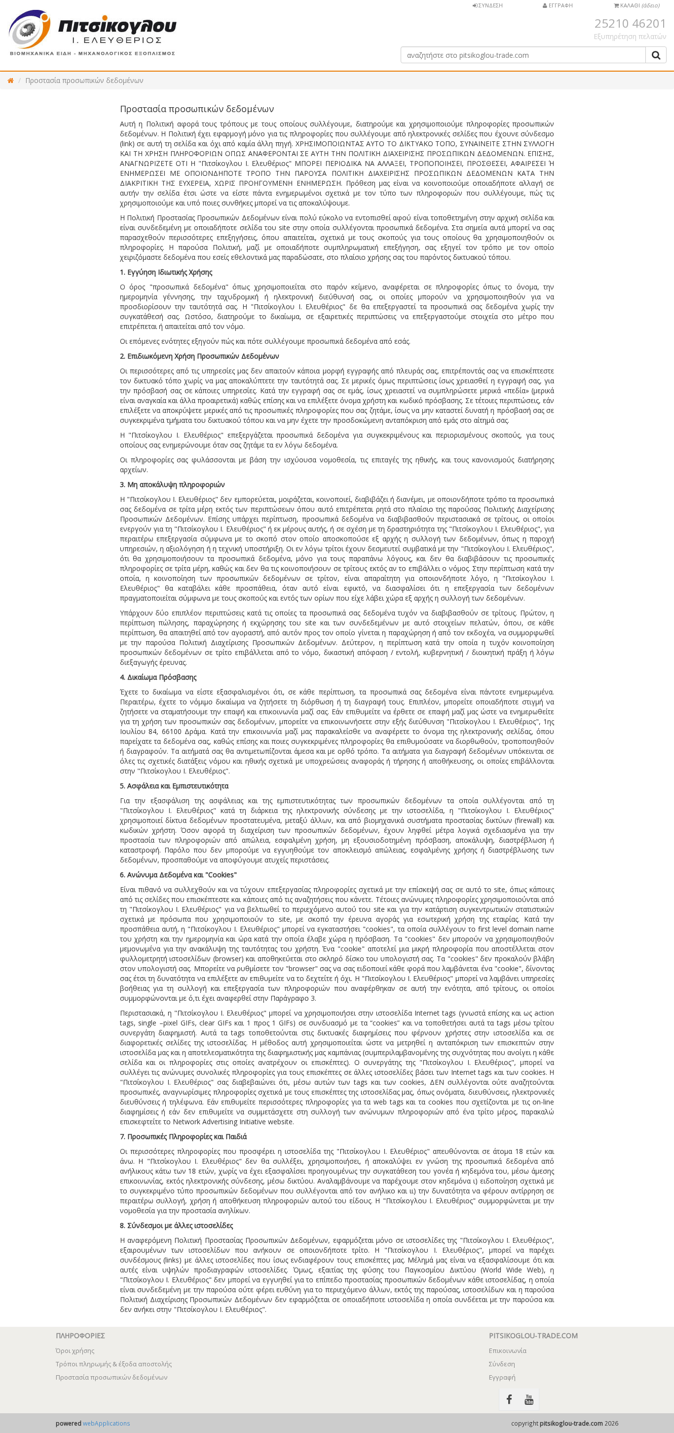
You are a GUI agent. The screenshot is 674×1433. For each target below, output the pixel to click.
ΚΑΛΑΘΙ (639, 5)
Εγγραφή (502, 1377)
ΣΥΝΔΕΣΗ (490, 5)
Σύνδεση (502, 1363)
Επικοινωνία (507, 1350)
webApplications (106, 1423)
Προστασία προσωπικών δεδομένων (84, 80)
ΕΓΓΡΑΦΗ (560, 5)
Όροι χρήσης (75, 1350)
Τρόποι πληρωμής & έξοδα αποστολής (114, 1363)
